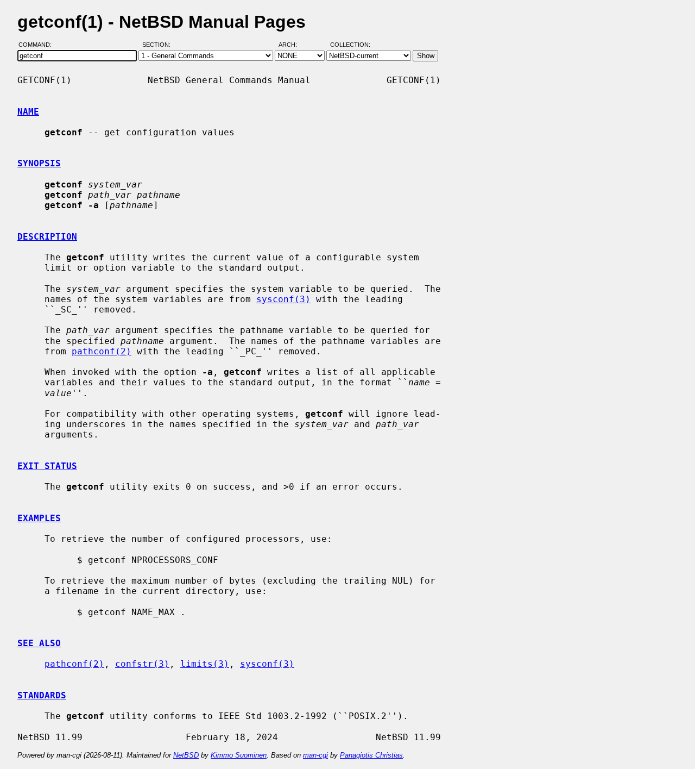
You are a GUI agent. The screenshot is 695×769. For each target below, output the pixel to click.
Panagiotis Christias (371, 755)
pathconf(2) (101, 351)
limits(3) (204, 664)
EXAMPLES (39, 518)
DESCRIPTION (47, 237)
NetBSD (186, 755)
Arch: (293, 45)
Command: (38, 45)
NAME (28, 112)
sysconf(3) (283, 299)
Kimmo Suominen (239, 755)
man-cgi (315, 755)
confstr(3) (142, 664)
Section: (158, 45)
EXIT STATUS (47, 466)
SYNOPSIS (39, 163)
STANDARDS (41, 695)
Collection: (350, 45)
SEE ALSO (39, 643)
